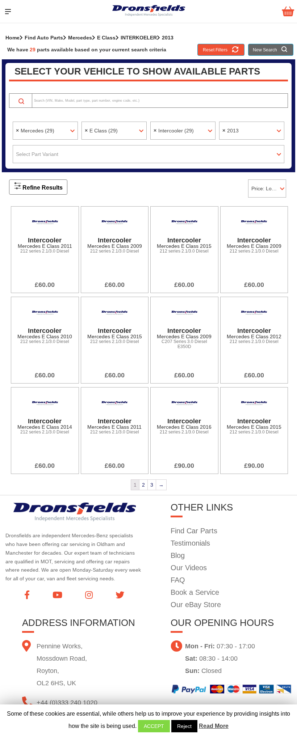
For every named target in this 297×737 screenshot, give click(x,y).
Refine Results (42, 188)
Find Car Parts (194, 531)
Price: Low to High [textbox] (268, 188)
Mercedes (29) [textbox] (35, 131)
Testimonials (190, 543)
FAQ (178, 580)
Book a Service (195, 592)
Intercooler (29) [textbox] (174, 131)
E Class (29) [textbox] (101, 131)
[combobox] (45, 131)
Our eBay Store (196, 605)
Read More (214, 726)
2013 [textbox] (230, 131)
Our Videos (189, 568)
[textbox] (148, 154)
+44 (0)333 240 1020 (67, 702)
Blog (178, 555)
